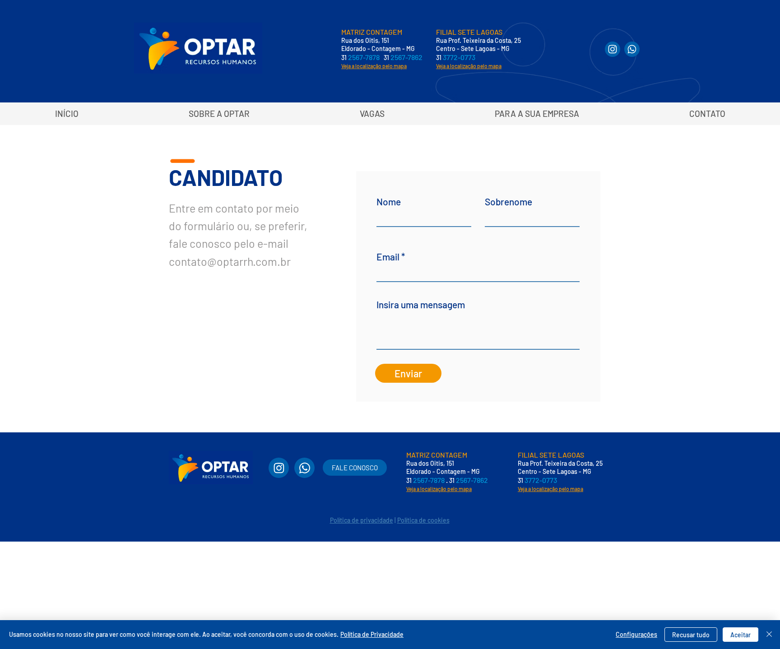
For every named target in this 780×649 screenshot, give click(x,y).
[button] (536, 113)
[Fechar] (769, 634)
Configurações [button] (636, 634)
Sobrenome (508, 201)
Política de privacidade (361, 520)
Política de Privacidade (372, 634)
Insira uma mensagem (420, 304)
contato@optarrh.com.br (230, 261)
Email (387, 256)
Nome (388, 201)
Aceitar (740, 635)
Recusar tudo (691, 635)
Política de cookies (423, 520)
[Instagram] (612, 49)
